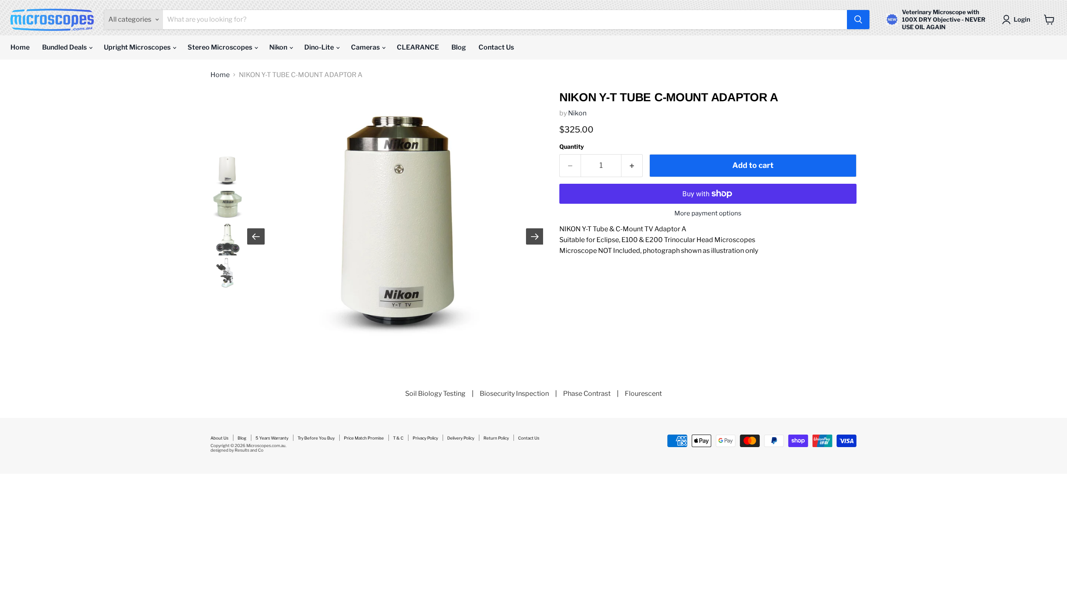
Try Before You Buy (316, 437)
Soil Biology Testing (435, 394)
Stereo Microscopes (220, 47)
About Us (219, 437)
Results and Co (249, 450)
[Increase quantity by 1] (632, 165)
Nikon (278, 47)
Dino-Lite (319, 47)
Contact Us (496, 47)
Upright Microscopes (138, 47)
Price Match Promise (364, 437)
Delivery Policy (460, 437)
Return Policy (496, 437)
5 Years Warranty (271, 437)
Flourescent (643, 394)
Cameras (366, 47)
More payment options (707, 213)
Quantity (571, 146)
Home (20, 47)
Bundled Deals (65, 47)
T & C (398, 437)
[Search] (858, 19)
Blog (458, 47)
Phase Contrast (587, 394)
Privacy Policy (425, 437)
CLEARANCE (418, 47)
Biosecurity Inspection (514, 394)
